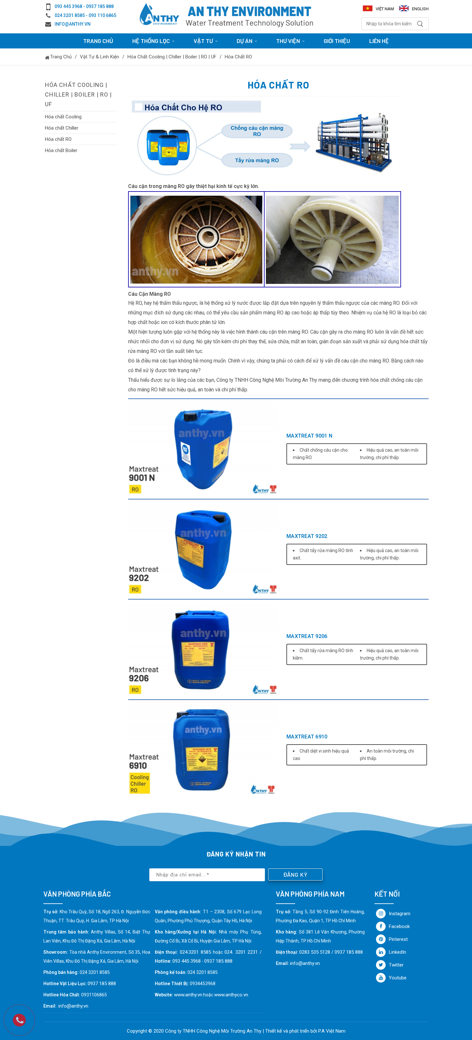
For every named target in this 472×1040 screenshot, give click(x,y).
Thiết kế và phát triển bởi (291, 1031)
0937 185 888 (218, 961)
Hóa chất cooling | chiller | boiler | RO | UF (171, 57)
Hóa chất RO (238, 57)
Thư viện (288, 40)
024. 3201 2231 (241, 952)
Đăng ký (295, 874)
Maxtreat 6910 (306, 737)
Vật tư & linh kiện (99, 57)
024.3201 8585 (195, 952)
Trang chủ (98, 40)
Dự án (244, 40)
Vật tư (203, 40)
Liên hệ (379, 40)
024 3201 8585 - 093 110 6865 (85, 15)
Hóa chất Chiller (61, 128)
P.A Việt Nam (331, 1031)
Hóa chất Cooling (63, 117)
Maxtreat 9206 (306, 636)
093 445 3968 (186, 961)
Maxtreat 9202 (306, 536)
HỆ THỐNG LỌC (151, 40)
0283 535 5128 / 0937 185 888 (331, 952)
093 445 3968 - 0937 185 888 (84, 6)
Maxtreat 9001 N (309, 436)
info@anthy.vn (73, 24)
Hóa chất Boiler (61, 150)
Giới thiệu (337, 40)
